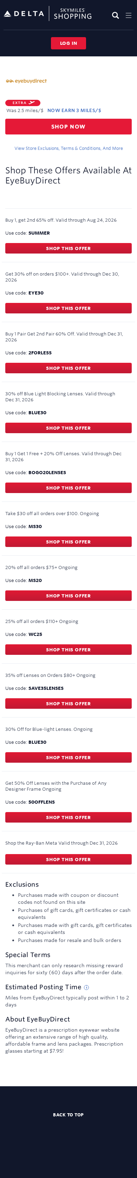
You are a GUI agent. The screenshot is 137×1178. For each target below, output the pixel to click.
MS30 (35, 526)
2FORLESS (40, 352)
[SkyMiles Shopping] (47, 14)
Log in (68, 43)
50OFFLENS (41, 802)
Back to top (68, 1114)
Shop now (68, 126)
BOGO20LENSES (47, 472)
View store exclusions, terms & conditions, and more (68, 148)
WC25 (35, 634)
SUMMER (39, 233)
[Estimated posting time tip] (86, 987)
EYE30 (36, 293)
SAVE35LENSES (46, 688)
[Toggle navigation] (128, 15)
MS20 (35, 580)
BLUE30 (37, 412)
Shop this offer (68, 248)
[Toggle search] (116, 15)
